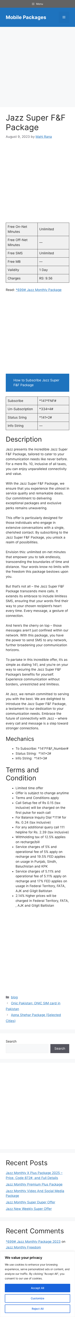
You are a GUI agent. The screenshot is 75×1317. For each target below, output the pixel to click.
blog (14, 997)
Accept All (37, 1288)
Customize (37, 1298)
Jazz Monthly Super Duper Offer (30, 1202)
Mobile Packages (26, 17)
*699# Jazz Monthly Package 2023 (33, 1241)
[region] (37, 1284)
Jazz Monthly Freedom (23, 1247)
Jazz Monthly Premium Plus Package (34, 1184)
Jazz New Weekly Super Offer (29, 1209)
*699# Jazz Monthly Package (39, 290)
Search (11, 1041)
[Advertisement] (37, 68)
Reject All (37, 1308)
